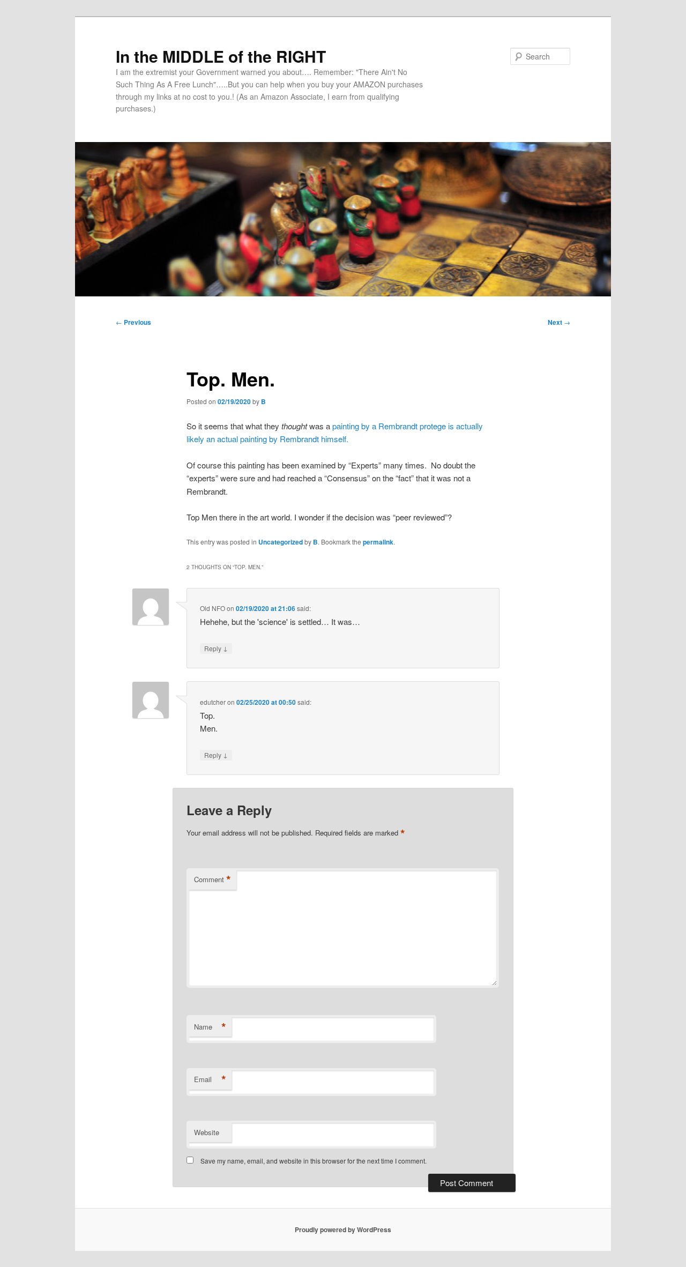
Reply (216, 648)
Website (206, 1132)
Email (210, 1079)
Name (210, 1026)
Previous (133, 322)
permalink (378, 542)
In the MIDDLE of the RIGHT (221, 56)
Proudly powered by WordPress (343, 1229)
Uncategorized (280, 542)
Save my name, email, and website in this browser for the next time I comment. (313, 1160)
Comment (212, 879)
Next (559, 322)
